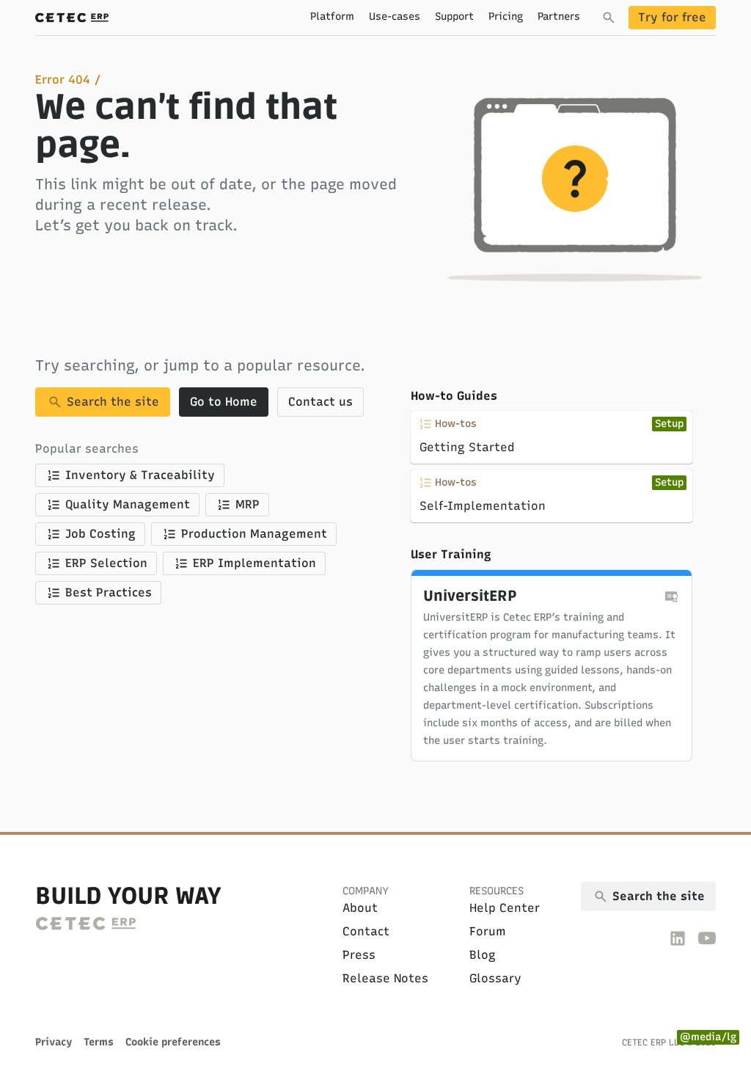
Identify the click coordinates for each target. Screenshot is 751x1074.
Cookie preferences (173, 1042)
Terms (99, 1042)
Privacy (53, 1042)
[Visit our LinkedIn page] (677, 938)
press (359, 955)
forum (487, 931)
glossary (495, 978)
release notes (385, 978)
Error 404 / (68, 80)
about (360, 908)
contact (365, 931)
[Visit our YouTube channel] (707, 938)
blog (482, 955)
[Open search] (608, 17)
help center (504, 908)
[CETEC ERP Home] (72, 17)
